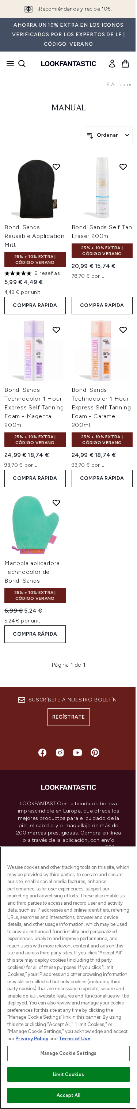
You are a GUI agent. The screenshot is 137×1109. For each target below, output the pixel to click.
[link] (112, 63)
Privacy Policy (31, 1038)
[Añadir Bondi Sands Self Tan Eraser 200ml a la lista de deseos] (123, 166)
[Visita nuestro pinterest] (95, 752)
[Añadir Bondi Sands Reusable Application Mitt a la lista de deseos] (56, 166)
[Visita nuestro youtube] (77, 752)
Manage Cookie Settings (68, 1053)
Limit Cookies (68, 1074)
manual (69, 108)
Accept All (68, 1095)
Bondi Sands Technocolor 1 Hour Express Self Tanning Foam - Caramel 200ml (101, 407)
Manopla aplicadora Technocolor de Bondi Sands (32, 572)
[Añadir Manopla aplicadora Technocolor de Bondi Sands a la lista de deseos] (56, 502)
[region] (68, 977)
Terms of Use (75, 1038)
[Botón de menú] (8, 63)
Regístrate (68, 717)
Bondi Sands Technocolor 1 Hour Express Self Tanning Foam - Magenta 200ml (34, 407)
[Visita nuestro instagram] (60, 752)
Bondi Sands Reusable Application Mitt (34, 236)
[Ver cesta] (125, 63)
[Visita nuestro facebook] (42, 752)
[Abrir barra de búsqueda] (22, 63)
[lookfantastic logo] (68, 63)
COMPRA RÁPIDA (35, 305)
